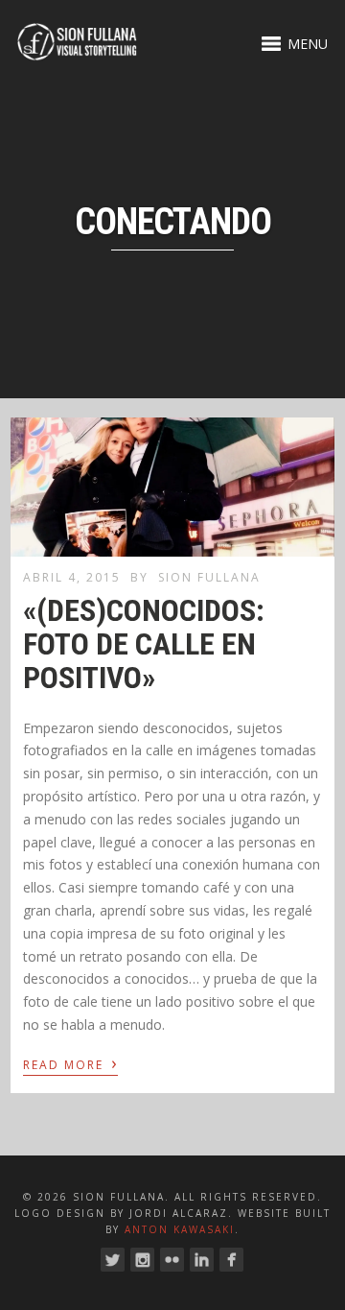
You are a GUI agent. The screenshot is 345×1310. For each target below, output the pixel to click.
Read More (70, 1063)
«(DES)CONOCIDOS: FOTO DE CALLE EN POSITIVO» (143, 644)
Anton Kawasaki (180, 1229)
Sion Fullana (209, 577)
